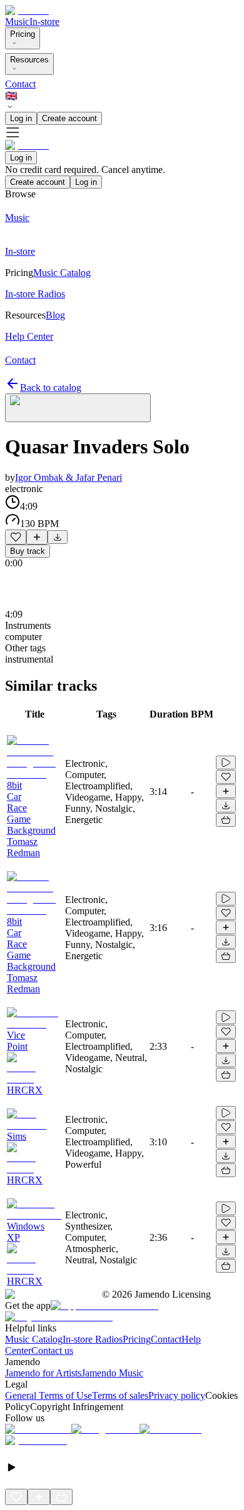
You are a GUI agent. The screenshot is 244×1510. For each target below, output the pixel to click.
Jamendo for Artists (43, 1373)
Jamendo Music (112, 1373)
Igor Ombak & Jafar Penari (68, 477)
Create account (69, 118)
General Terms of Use (48, 1395)
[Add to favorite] (15, 537)
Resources (29, 59)
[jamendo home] (27, 10)
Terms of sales (120, 1395)
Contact (20, 84)
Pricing (22, 34)
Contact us (52, 1350)
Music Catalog (34, 1339)
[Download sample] (58, 537)
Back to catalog (50, 387)
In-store (44, 21)
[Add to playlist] (37, 537)
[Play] (78, 407)
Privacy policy (176, 1395)
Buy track (27, 551)
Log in (21, 118)
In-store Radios (93, 1339)
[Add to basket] (226, 820)
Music (17, 21)
